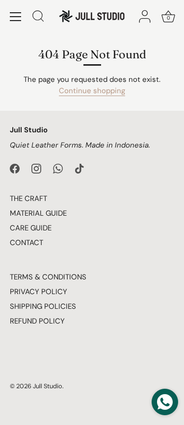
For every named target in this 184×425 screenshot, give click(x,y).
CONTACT (26, 243)
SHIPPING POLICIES (43, 306)
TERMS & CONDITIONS (48, 277)
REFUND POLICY (37, 321)
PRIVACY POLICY (38, 292)
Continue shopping (92, 91)
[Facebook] (15, 168)
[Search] (38, 17)
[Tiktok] (79, 168)
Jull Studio (47, 386)
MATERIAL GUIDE (38, 213)
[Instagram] (36, 168)
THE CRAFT (28, 198)
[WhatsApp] (58, 168)
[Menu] (15, 16)
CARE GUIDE (31, 228)
